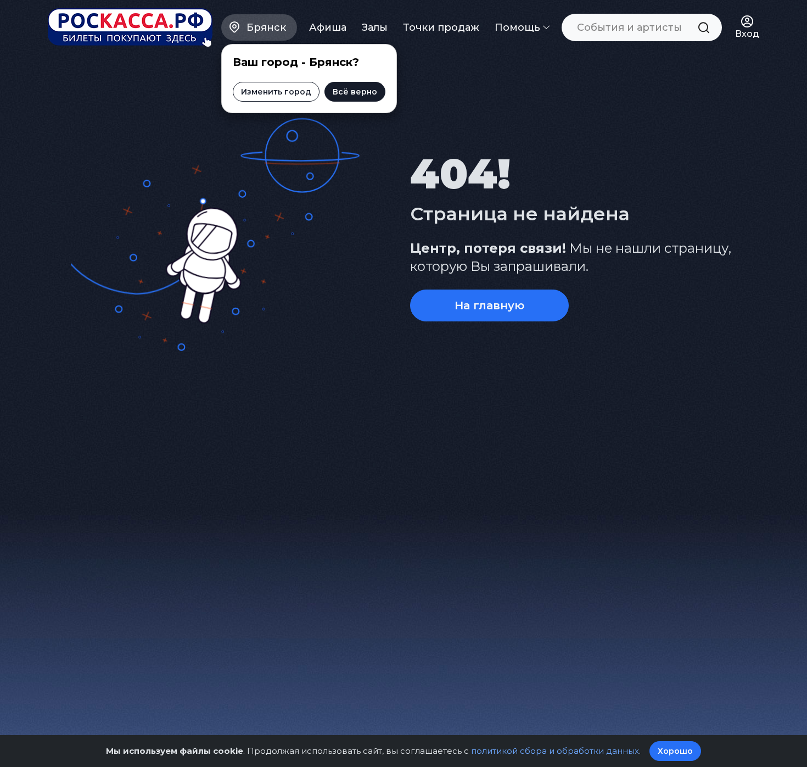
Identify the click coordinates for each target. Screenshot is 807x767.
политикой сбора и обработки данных (555, 751)
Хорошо (675, 751)
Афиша (327, 27)
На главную (489, 305)
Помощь (519, 27)
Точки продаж (441, 27)
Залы (375, 27)
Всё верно (355, 92)
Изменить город (276, 92)
